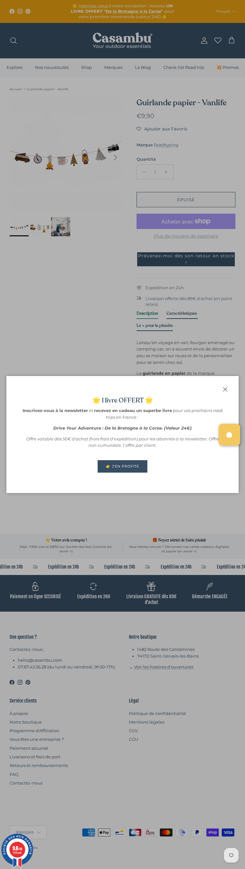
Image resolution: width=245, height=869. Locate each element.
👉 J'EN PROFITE (122, 466)
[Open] (229, 435)
